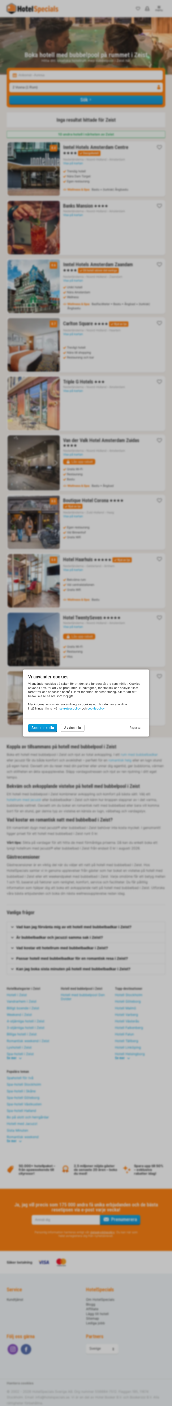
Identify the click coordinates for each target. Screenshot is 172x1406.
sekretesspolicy (70, 708)
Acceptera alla (42, 727)
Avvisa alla (72, 728)
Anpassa (135, 728)
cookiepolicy (96, 708)
